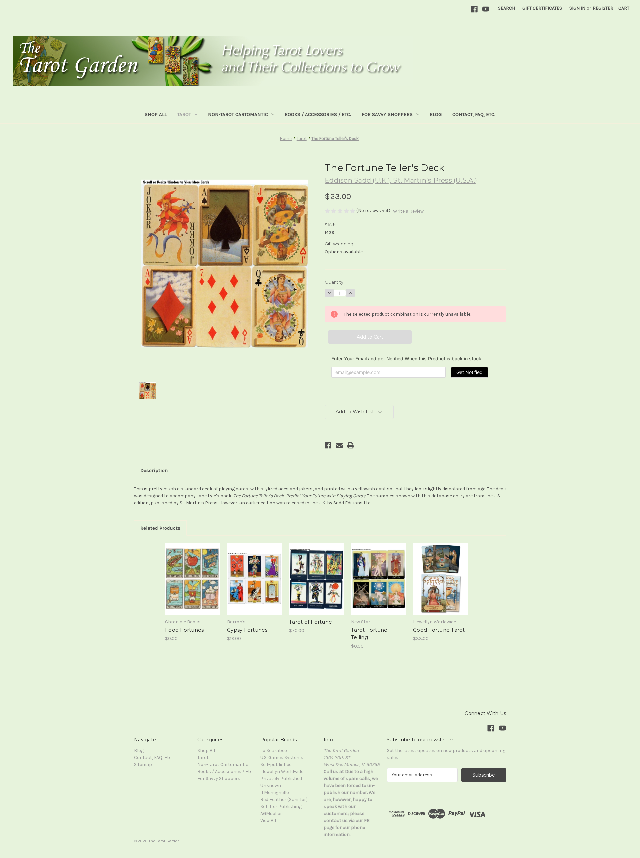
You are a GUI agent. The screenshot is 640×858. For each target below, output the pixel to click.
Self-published (276, 764)
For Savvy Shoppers (387, 114)
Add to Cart (440, 584)
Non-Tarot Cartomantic (238, 114)
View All (268, 820)
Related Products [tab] (160, 528)
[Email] (339, 445)
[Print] (350, 445)
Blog (436, 114)
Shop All (156, 114)
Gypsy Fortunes (247, 630)
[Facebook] (474, 9)
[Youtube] (485, 9)
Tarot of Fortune (310, 622)
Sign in (577, 8)
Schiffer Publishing (281, 806)
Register (603, 8)
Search (506, 8)
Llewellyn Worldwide (281, 771)
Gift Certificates (542, 8)
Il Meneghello (274, 792)
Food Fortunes (184, 630)
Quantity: (334, 282)
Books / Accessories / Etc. (318, 114)
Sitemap (143, 764)
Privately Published (281, 778)
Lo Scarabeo (273, 750)
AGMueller (271, 813)
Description (154, 470)
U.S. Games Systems (281, 757)
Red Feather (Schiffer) (284, 799)
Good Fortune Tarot (439, 630)
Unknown (270, 785)
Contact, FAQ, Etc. (473, 114)
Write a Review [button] (408, 211)
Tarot (184, 114)
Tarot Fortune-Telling (370, 634)
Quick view (184, 551)
